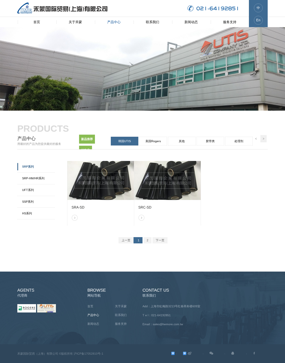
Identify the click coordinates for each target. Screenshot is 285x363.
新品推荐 (87, 139)
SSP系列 (28, 201)
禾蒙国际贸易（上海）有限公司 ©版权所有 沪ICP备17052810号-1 (60, 353)
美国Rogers (153, 141)
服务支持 (229, 22)
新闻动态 (191, 22)
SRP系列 (28, 166)
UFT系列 (28, 190)
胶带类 (210, 141)
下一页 (160, 240)
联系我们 (152, 22)
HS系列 (27, 213)
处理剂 (239, 141)
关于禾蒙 (75, 22)
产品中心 (114, 22)
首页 (36, 22)
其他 (182, 141)
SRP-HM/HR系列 (33, 178)
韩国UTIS (124, 141)
